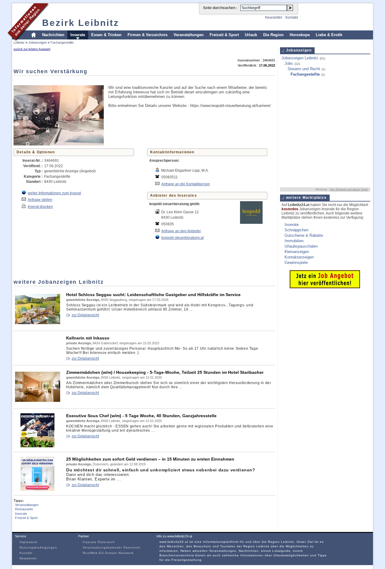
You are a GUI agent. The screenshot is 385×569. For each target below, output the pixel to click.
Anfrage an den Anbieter (181, 231)
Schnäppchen (296, 230)
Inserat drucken (40, 206)
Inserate (77, 35)
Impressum (28, 542)
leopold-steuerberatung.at (182, 237)
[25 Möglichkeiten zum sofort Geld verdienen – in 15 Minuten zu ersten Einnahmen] (37, 489)
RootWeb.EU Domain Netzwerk (108, 553)
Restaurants (24, 509)
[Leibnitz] (28, 40)
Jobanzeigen (37, 42)
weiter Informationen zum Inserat (54, 193)
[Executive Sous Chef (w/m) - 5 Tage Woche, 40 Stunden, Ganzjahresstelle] (37, 446)
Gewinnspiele (296, 262)
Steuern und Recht (304, 69)
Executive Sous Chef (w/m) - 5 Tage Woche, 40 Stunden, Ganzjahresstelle (141, 415)
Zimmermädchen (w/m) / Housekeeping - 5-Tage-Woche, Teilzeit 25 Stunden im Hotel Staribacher (164, 372)
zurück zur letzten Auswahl (32, 49)
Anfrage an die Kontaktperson (185, 184)
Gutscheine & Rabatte (304, 235)
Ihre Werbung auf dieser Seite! (349, 189)
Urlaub (251, 35)
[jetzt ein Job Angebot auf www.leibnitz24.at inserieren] (325, 287)
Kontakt (291, 17)
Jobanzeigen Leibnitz (300, 58)
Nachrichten (53, 35)
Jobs (289, 63)
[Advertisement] (123, 80)
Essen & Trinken (106, 35)
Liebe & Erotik (329, 35)
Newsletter (273, 17)
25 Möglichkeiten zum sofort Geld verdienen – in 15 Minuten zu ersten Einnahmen (150, 459)
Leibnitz (19, 42)
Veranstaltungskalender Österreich (111, 547)
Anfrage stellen (40, 200)
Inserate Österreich (99, 542)
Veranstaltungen (189, 35)
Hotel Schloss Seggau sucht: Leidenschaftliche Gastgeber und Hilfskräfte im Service (153, 294)
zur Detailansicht (85, 315)
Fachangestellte (62, 42)
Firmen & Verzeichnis (148, 35)
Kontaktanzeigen (299, 257)
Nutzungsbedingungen (38, 547)
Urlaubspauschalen (301, 246)
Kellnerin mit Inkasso (87, 338)
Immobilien (294, 241)
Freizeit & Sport (224, 35)
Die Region (273, 35)
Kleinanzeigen (297, 251)
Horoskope (300, 35)
